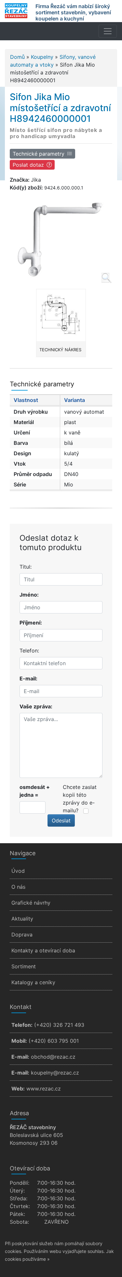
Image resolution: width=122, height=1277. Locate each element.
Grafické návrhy (30, 902)
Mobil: (19, 1041)
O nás (18, 887)
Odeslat (61, 820)
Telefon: (29, 650)
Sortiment (23, 966)
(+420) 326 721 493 (59, 1025)
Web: (18, 1088)
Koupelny (42, 57)
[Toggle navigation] (108, 31)
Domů (17, 57)
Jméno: (29, 594)
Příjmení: (31, 622)
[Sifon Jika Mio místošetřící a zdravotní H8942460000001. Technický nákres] (61, 315)
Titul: (26, 566)
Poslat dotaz (28, 164)
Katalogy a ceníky (33, 982)
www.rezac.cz (43, 1088)
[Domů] (16, 10)
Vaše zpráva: (36, 706)
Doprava (22, 934)
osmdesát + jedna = (35, 791)
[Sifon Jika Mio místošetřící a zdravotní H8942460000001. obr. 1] (61, 238)
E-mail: (28, 678)
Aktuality (22, 918)
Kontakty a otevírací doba (43, 950)
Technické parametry (38, 153)
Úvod (18, 871)
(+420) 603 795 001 (54, 1041)
